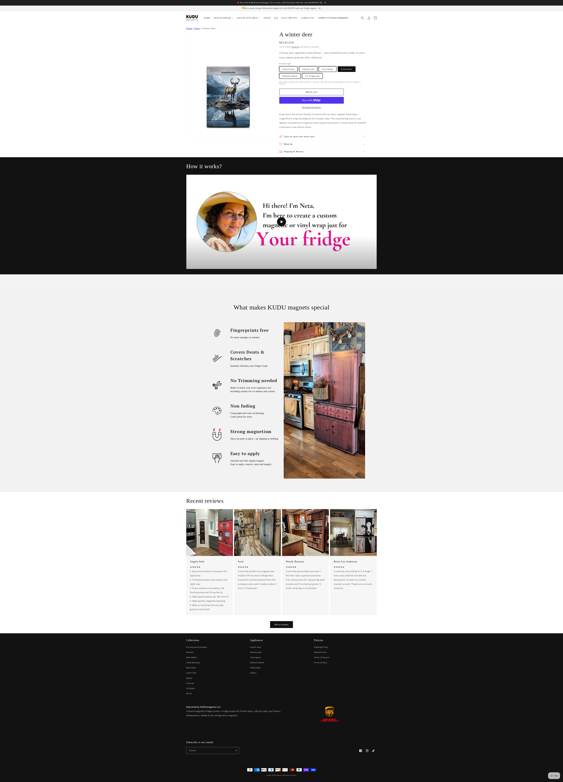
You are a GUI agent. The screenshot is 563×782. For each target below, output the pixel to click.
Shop (197, 28)
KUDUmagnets (277, 775)
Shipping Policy (321, 647)
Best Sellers (191, 657)
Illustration (191, 667)
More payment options (311, 107)
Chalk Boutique (193, 662)
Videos (253, 672)
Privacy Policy (320, 662)
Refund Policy (320, 652)
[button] (362, 18)
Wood (189, 693)
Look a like (191, 672)
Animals (189, 652)
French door (289, 69)
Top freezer (327, 69)
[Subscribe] (235, 750)
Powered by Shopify (289, 775)
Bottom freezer (290, 76)
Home (189, 28)
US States (190, 688)
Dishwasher (346, 69)
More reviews (281, 624)
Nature (189, 678)
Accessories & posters (196, 647)
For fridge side (312, 76)
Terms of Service (321, 657)
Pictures (190, 683)
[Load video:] (281, 222)
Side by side (308, 69)
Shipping (295, 47)
